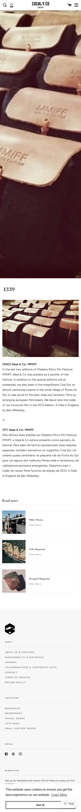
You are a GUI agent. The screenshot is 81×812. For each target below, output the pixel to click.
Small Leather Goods (20, 728)
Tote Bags (12, 723)
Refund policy (15, 682)
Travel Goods (15, 718)
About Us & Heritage (20, 652)
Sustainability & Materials (24, 657)
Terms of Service (17, 677)
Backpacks (12, 708)
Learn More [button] (59, 794)
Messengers (13, 713)
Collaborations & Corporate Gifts (31, 667)
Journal (11, 662)
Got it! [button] (40, 805)
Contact (11, 672)
